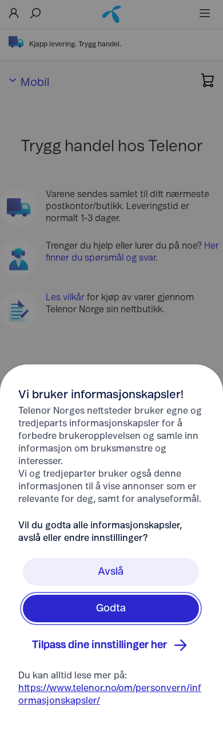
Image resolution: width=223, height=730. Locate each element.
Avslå (111, 572)
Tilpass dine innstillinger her (99, 645)
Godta (111, 608)
